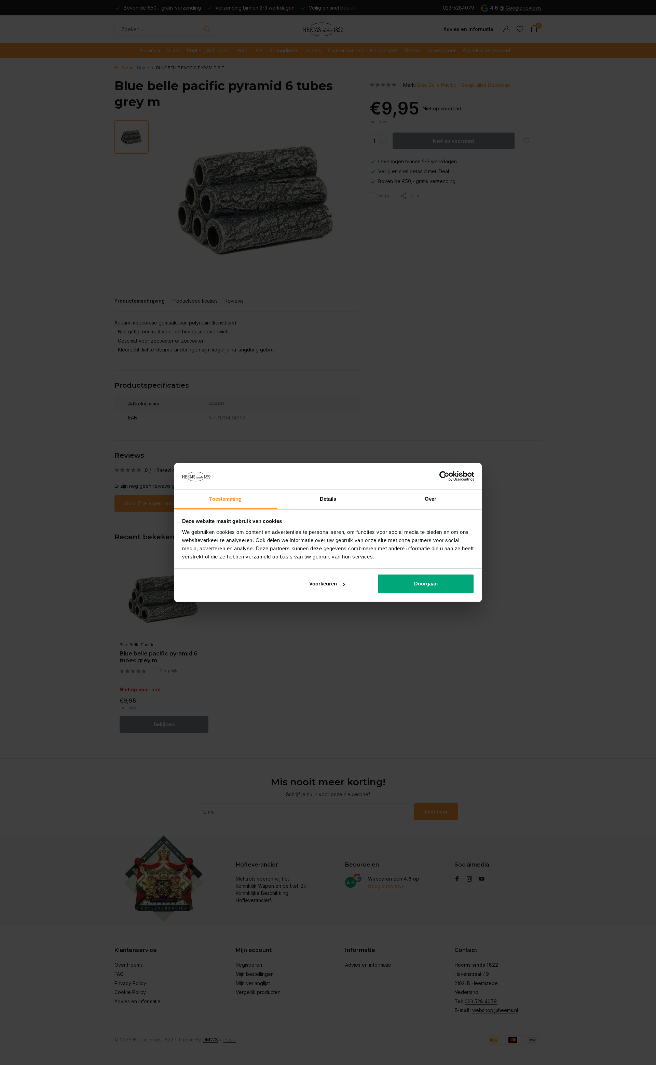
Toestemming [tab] (225, 499)
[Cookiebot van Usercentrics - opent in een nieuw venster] (444, 476)
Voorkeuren (323, 583)
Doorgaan (426, 583)
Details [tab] (328, 499)
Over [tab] (430, 499)
